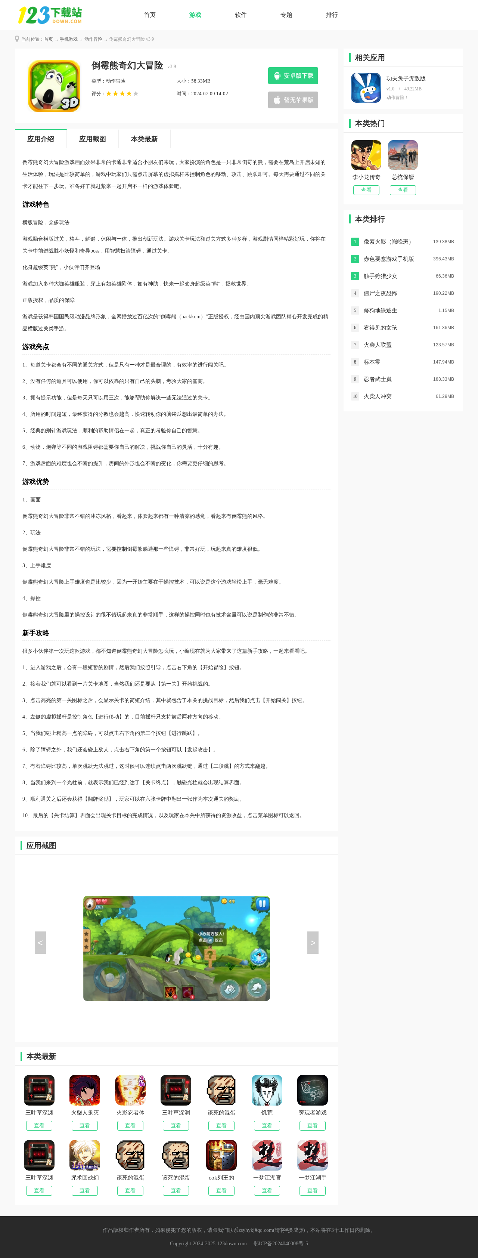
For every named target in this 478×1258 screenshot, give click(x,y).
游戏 (195, 15)
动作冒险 (93, 39)
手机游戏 (69, 39)
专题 (286, 15)
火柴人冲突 (378, 396)
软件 (241, 15)
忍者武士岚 (378, 379)
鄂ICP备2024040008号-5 (281, 1243)
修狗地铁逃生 (380, 310)
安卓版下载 (299, 75)
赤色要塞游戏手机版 (389, 259)
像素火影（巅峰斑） (389, 242)
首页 (150, 15)
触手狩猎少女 (380, 276)
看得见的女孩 (380, 328)
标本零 (372, 362)
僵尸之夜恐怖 (380, 293)
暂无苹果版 (299, 100)
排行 (332, 15)
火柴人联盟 (378, 345)
